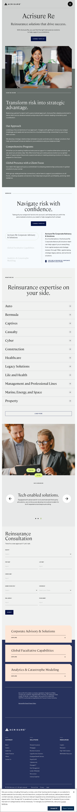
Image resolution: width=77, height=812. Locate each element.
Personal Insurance (35, 745)
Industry (7, 549)
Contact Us (8, 759)
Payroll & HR (33, 759)
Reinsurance (33, 774)
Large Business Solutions (36, 753)
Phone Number (42, 598)
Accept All (54, 808)
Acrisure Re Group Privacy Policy (27, 703)
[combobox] (37, 554)
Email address (8, 598)
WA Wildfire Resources (66, 753)
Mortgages (32, 748)
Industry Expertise (34, 776)
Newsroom (62, 748)
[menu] (70, 4)
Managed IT (33, 765)
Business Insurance (35, 750)
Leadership (8, 750)
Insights (62, 745)
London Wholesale (35, 771)
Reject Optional (68, 808)
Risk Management (35, 768)
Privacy (42, 787)
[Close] (74, 792)
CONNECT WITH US (38, 39)
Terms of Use (34, 787)
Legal (47, 787)
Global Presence (9, 753)
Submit (9, 612)
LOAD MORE (38, 413)
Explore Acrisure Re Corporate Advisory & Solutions (59, 261)
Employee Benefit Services (37, 756)
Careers (7, 748)
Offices (7, 756)
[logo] (12, 4)
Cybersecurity (33, 762)
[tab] (21, 236)
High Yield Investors (65, 750)
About (6, 745)
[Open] (70, 554)
